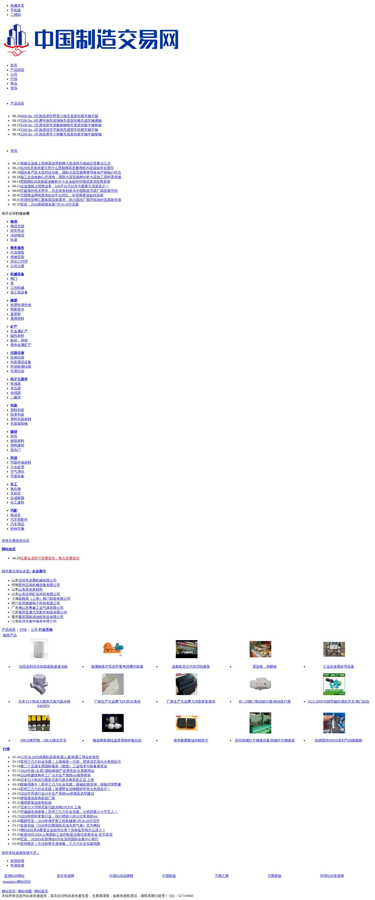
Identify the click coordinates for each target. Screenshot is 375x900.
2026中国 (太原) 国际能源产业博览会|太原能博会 (57, 771)
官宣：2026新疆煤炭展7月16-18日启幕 (49, 204)
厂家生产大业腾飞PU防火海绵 (117, 701)
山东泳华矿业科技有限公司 (39, 594)
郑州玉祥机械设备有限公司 (39, 585)
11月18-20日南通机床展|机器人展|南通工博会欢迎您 (59, 757)
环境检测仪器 (20, 366)
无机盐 (15, 493)
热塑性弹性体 (20, 305)
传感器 (15, 393)
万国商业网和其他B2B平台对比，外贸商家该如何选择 (61, 195)
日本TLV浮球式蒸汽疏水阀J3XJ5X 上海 (50, 807)
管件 (13, 436)
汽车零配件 (19, 519)
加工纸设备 (19, 292)
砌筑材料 (17, 441)
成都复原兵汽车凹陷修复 (191, 666)
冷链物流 (17, 235)
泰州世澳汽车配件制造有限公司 (42, 612)
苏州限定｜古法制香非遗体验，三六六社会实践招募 (60, 844)
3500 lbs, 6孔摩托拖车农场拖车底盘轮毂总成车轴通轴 (61, 120)
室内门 (15, 450)
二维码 (15, 14)
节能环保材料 (20, 462)
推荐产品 (10, 635)
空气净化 (17, 471)
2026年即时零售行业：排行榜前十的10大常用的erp (59, 816)
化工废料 (17, 502)
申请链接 (17, 865)
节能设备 (17, 476)
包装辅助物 (19, 423)
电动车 (15, 515)
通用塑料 (17, 318)
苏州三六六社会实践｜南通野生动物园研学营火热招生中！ (65, 789)
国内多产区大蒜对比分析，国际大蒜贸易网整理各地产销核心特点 (70, 172)
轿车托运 (17, 230)
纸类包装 (17, 414)
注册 (12, 540)
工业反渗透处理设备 (338, 666)
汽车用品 (17, 524)
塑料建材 (17, 445)
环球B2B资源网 (332, 876)
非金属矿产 (19, 331)
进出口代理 (19, 261)
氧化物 (15, 489)
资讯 (13, 151)
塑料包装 (17, 410)
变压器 (15, 388)
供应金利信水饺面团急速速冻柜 (43, 666)
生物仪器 (17, 357)
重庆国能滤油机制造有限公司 (41, 617)
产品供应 (17, 103)
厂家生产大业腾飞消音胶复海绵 (191, 701)
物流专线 (17, 226)
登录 (5, 540)
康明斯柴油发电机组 (36, 802)
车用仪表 (17, 371)
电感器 (15, 384)
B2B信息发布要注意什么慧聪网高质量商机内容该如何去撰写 (67, 168)
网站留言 (41, 891)
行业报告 (17, 252)
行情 (23, 629)
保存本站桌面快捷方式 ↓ (20, 853)
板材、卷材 (19, 340)
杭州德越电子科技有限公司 (39, 603)
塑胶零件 (17, 309)
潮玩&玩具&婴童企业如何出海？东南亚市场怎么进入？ (62, 830)
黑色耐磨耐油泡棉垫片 (191, 740)
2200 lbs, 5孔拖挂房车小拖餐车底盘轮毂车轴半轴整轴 (61, 134)
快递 (13, 240)
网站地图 (25, 891)
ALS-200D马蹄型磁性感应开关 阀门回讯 (338, 701)
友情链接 (17, 861)
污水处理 (17, 467)
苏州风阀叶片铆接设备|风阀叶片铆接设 (265, 740)
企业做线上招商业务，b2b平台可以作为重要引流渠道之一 (64, 186)
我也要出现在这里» (16, 571)
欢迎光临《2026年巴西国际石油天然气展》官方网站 (60, 825)
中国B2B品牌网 (121, 876)
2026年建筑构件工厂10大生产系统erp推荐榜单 (55, 775)
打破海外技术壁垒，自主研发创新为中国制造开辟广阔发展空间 (69, 191)
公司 (34, 629)
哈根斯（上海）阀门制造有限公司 (44, 598)
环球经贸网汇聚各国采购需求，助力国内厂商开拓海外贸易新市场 (70, 200)
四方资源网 (65, 876)
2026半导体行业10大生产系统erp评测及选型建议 (57, 793)
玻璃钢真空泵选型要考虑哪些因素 (117, 666)
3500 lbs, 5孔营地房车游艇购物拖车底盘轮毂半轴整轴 (61, 125)
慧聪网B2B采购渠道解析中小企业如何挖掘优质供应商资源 (65, 181)
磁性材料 (17, 336)
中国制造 (169, 876)
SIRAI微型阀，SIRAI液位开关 (43, 740)
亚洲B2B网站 (14, 876)
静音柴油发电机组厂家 (37, 798)
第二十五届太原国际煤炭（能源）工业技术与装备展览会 (63, 766)
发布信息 (23, 540)
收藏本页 (17, 5)
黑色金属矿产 (20, 345)
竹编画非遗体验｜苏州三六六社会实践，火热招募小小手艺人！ (69, 812)
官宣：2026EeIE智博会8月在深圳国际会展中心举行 (59, 839)
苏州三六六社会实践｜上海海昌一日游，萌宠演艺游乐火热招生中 (70, 761)
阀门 (13, 278)
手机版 (15, 10)
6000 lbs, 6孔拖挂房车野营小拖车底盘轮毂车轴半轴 (59, 116)
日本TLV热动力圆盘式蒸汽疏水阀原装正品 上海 (57, 780)
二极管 (15, 397)
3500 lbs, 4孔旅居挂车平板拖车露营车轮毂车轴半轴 (59, 130)
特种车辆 (17, 529)
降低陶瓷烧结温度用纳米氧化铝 (117, 740)
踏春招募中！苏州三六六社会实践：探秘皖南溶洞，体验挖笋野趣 (70, 784)
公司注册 (17, 266)
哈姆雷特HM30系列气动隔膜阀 (338, 740)
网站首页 (9, 891)
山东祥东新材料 (30, 589)
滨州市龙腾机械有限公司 (37, 580)
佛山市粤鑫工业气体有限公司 (41, 608)
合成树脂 (17, 498)
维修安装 (17, 257)
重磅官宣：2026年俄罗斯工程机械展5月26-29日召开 (60, 821)
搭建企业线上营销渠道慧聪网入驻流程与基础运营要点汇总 (65, 163)
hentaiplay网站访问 (17, 882)
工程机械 (17, 288)
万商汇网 (222, 876)
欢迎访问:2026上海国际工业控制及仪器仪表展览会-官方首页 (66, 834)
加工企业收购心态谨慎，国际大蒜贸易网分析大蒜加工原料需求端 (70, 177)
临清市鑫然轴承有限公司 (37, 621)
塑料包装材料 (20, 419)
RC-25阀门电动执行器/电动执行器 (265, 701)
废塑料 (15, 314)
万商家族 (274, 876)
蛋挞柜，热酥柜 (265, 666)
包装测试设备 (20, 362)
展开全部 (9, 213)
